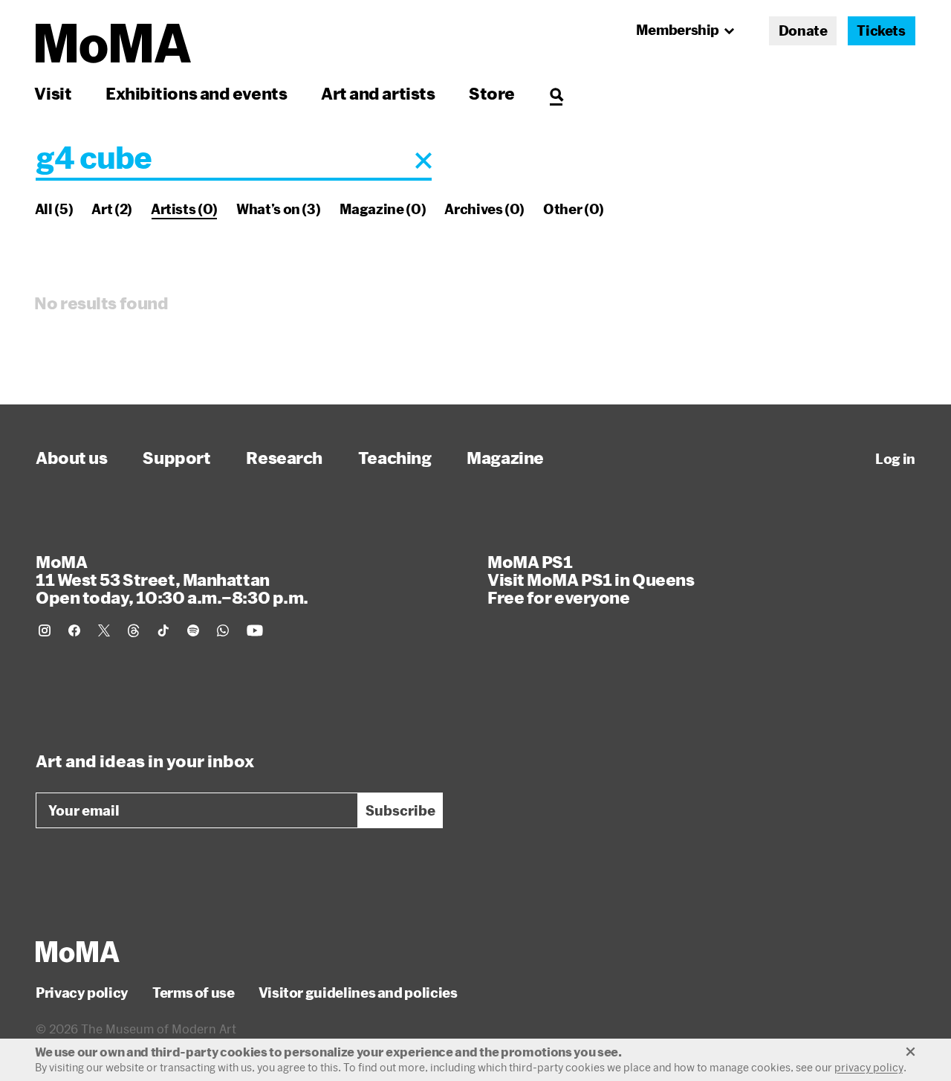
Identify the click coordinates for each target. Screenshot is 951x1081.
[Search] (556, 93)
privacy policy (868, 1067)
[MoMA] (78, 951)
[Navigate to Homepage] (113, 43)
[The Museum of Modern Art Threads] (134, 630)
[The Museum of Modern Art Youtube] (255, 630)
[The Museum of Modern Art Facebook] (74, 630)
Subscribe (400, 810)
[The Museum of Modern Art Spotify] (193, 630)
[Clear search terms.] (423, 160)
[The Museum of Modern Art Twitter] (104, 630)
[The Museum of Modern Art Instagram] (44, 630)
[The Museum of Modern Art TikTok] (163, 630)
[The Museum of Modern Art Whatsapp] (223, 630)
